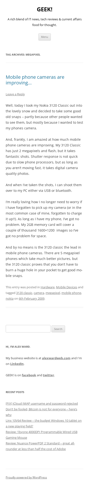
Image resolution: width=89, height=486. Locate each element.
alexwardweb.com (56, 358)
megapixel (53, 293)
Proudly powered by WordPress (26, 477)
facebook (29, 375)
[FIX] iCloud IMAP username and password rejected (42, 403)
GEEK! (44, 9)
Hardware (48, 287)
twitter (48, 375)
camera (39, 293)
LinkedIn (17, 364)
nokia (10, 298)
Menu (44, 37)
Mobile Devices (66, 287)
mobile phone (71, 293)
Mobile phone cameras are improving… (35, 80)
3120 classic (24, 293)
